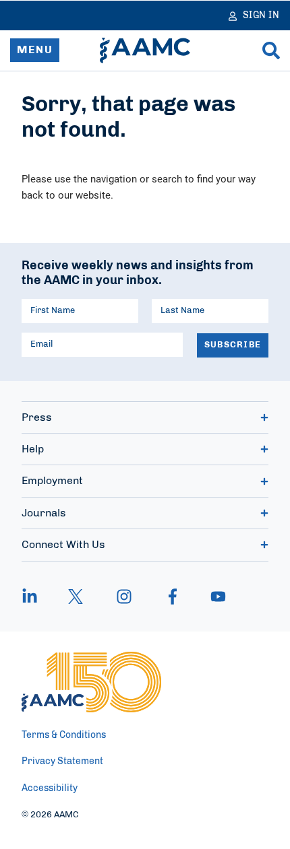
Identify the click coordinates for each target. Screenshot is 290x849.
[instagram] (124, 596)
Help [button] (33, 449)
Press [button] (37, 417)
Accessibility (50, 788)
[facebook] (172, 596)
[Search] (271, 50)
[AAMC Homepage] (91, 682)
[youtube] (212, 596)
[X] (75, 596)
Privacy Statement (62, 761)
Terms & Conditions (64, 735)
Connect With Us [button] (63, 544)
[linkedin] (36, 596)
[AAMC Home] (145, 50)
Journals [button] (44, 513)
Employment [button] (52, 480)
